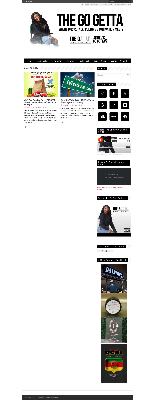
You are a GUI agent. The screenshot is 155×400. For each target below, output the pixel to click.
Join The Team (29, 1)
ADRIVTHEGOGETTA (103, 187)
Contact (123, 61)
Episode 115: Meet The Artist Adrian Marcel (107, 4)
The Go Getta (41, 61)
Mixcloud (100, 189)
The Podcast (83, 61)
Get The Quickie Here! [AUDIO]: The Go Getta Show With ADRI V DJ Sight (40, 102)
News (103, 61)
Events (113, 61)
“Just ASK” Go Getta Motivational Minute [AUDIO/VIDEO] (77, 101)
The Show (70, 61)
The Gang (56, 61)
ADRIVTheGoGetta (102, 154)
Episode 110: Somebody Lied (115, 154)
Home (28, 61)
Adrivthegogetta (117, 187)
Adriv (39, 107)
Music (94, 61)
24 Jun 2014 (30, 107)
